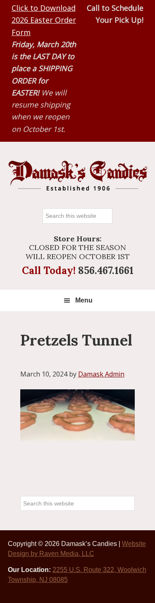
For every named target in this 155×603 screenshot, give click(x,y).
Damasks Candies (78, 176)
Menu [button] (84, 300)
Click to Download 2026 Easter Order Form (44, 20)
